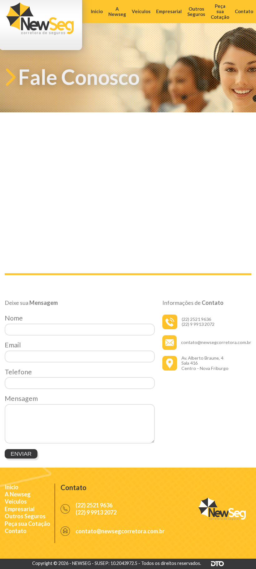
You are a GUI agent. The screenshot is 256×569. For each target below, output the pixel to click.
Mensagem (21, 398)
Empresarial (169, 11)
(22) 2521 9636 (196, 319)
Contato (244, 11)
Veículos (141, 11)
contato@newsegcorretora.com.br (216, 342)
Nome (14, 318)
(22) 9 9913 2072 (198, 324)
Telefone (18, 372)
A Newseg (117, 11)
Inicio (97, 11)
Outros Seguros (196, 11)
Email (13, 345)
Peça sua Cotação (220, 11)
